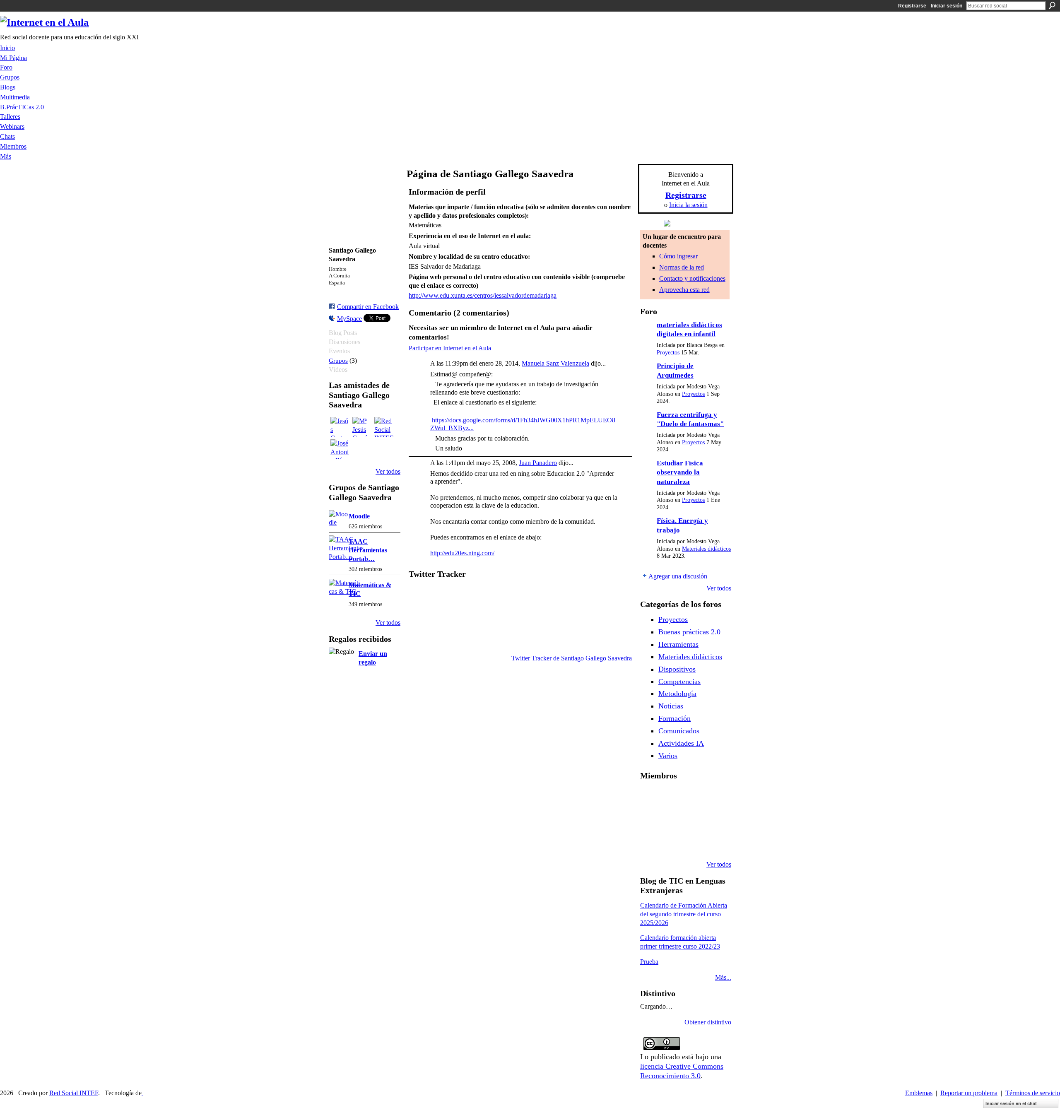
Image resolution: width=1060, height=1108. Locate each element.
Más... (723, 977)
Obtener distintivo (707, 1022)
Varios (667, 756)
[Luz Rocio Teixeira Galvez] (713, 820)
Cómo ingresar (678, 256)
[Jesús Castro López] (340, 427)
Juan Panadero (538, 462)
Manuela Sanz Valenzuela (555, 363)
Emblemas (918, 1092)
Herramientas (678, 644)
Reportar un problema (968, 1092)
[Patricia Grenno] (692, 842)
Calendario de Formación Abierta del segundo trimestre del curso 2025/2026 (683, 914)
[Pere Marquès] (650, 842)
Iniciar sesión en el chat (1011, 1103)
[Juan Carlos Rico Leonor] (671, 820)
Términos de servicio (1032, 1092)
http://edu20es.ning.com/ (462, 552)
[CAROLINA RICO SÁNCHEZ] (713, 842)
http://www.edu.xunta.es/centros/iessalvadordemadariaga (482, 295)
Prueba (649, 961)
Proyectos (668, 352)
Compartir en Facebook (368, 306)
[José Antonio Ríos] (340, 449)
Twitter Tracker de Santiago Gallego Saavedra (571, 658)
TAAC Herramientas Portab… (368, 550)
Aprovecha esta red (684, 289)
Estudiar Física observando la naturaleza (680, 472)
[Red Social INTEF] (384, 427)
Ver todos (388, 471)
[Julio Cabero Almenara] (671, 842)
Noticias (670, 706)
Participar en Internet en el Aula (450, 348)
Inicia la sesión (688, 204)
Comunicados (678, 731)
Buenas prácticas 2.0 (689, 632)
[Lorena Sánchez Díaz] (650, 820)
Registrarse (912, 6)
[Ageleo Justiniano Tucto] (650, 797)
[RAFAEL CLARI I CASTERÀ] (671, 797)
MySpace (349, 318)
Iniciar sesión (946, 6)
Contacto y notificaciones (692, 278)
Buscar (1052, 5)
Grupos (338, 360)
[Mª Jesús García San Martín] (362, 427)
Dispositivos (677, 669)
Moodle (359, 516)
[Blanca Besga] (692, 820)
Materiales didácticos (706, 549)
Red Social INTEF (73, 1092)
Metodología (677, 693)
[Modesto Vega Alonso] (713, 797)
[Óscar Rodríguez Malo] (692, 797)
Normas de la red (681, 267)
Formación (674, 718)
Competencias (679, 681)
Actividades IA (681, 743)
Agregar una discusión (677, 576)
